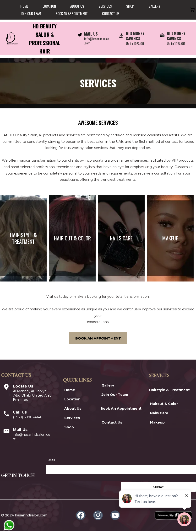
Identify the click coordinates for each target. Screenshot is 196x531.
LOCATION (49, 6)
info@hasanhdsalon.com (96, 40)
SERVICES (105, 6)
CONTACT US (111, 13)
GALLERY (154, 6)
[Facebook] (80, 515)
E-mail (50, 460)
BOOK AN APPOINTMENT (71, 13)
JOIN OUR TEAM (30, 13)
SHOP (130, 6)
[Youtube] (115, 515)
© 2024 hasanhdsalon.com (24, 515)
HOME (24, 6)
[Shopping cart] (192, 9)
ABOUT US (77, 6)
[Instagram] (98, 515)
